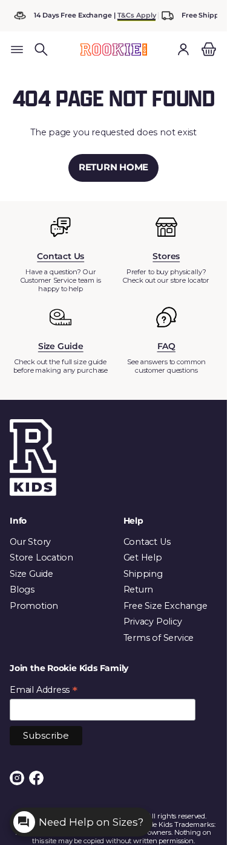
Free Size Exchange (165, 605)
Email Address (43, 690)
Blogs (22, 589)
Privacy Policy (152, 621)
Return (138, 589)
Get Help (142, 557)
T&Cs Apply (136, 15)
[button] (41, 49)
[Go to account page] (183, 49)
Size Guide (31, 573)
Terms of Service (158, 637)
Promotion (34, 605)
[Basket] (207, 49)
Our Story (30, 541)
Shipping (143, 573)
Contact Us (147, 541)
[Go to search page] (41, 49)
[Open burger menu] (17, 49)
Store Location (41, 557)
